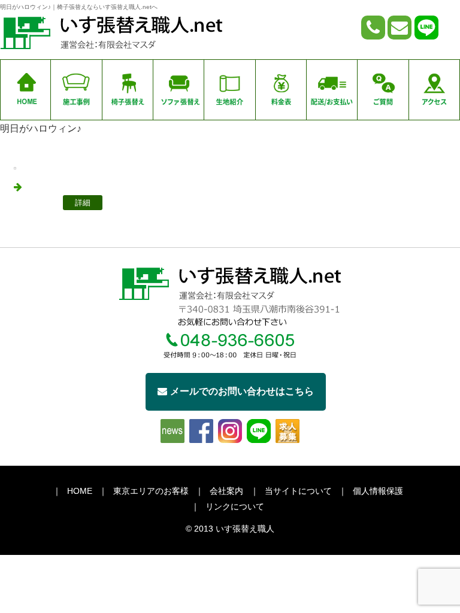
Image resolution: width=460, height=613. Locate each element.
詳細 (82, 202)
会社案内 (226, 491)
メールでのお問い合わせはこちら (242, 391)
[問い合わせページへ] (399, 28)
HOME (79, 491)
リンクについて (234, 506)
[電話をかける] (373, 28)
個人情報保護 (378, 491)
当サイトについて (298, 491)
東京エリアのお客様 (151, 491)
